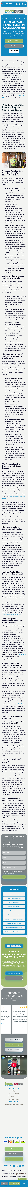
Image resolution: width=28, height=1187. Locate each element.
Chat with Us (22, 1179)
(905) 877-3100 (13, 842)
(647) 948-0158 (17, 704)
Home (3, 18)
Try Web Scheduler (14, 1148)
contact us (22, 654)
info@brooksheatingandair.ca (14, 1104)
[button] (24, 1183)
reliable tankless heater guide (11, 614)
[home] (14, 11)
